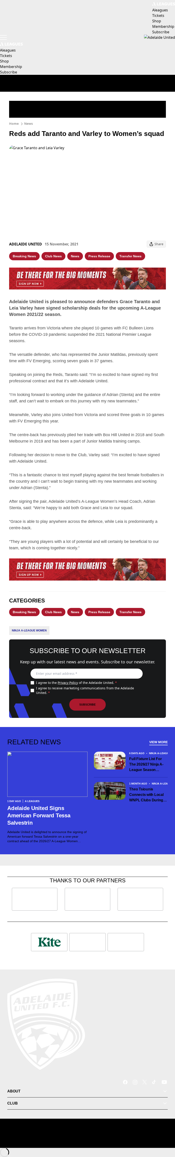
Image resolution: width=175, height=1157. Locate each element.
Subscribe (87, 704)
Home (14, 123)
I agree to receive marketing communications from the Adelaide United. (85, 690)
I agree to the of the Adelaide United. (76, 682)
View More (158, 742)
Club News (53, 256)
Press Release (99, 256)
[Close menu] (165, 1132)
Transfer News (130, 256)
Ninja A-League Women (29, 630)
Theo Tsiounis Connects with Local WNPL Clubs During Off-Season (146, 795)
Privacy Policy (68, 682)
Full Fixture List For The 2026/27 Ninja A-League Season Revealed (146, 765)
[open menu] (3, 37)
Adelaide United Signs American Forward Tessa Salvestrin (38, 815)
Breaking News (24, 256)
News (28, 123)
